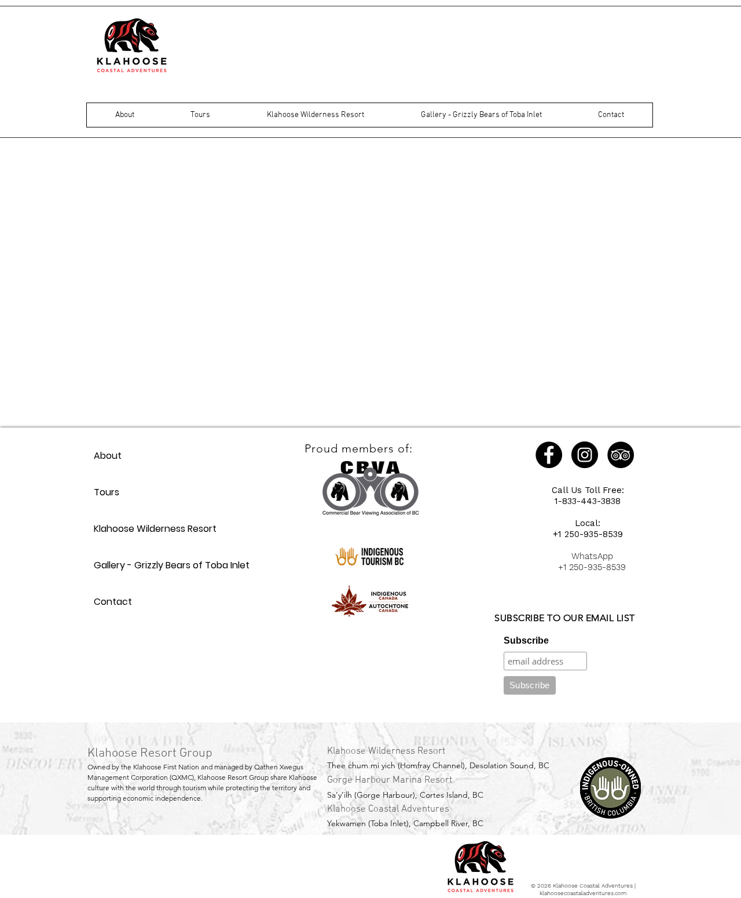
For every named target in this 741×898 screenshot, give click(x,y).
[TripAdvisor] (620, 454)
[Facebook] (548, 454)
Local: (587, 523)
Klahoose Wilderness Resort (155, 528)
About (108, 455)
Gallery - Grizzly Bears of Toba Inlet (172, 565)
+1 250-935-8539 (588, 534)
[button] (125, 115)
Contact (113, 601)
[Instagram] (584, 454)
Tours (106, 492)
